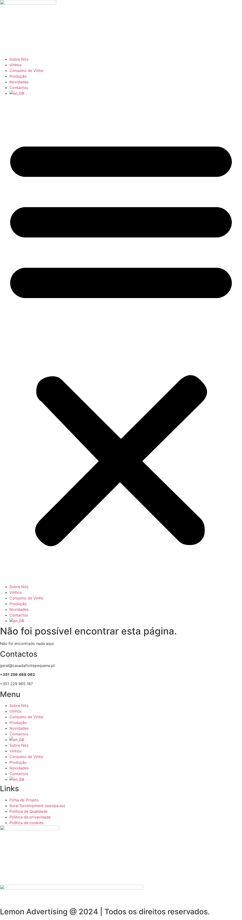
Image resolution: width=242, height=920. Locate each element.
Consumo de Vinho (26, 70)
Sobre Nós (18, 59)
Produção (18, 76)
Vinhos (15, 65)
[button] (121, 340)
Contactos (18, 87)
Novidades (19, 82)
